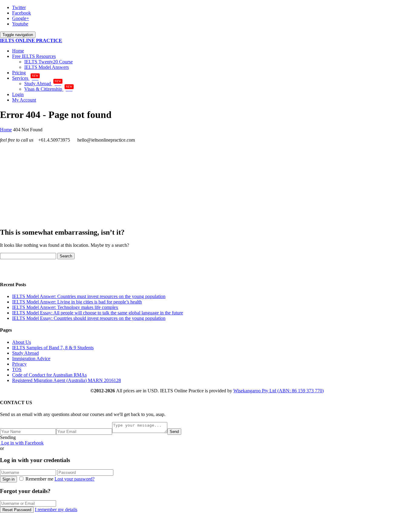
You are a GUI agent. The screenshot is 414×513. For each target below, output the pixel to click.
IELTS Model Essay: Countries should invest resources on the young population (88, 318)
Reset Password (16, 510)
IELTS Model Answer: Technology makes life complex (65, 307)
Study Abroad (42, 83)
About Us (21, 342)
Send (174, 431)
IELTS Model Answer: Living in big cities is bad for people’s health (77, 301)
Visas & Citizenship (48, 89)
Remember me (39, 478)
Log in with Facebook (22, 442)
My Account (24, 99)
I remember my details (56, 509)
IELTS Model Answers (46, 67)
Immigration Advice (31, 358)
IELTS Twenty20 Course (48, 61)
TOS (17, 369)
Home (18, 50)
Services (25, 78)
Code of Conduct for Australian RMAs (49, 374)
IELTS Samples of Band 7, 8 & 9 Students (53, 347)
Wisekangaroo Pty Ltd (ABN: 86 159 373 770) (278, 390)
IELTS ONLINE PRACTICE (31, 40)
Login (18, 94)
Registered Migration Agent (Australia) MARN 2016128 (66, 380)
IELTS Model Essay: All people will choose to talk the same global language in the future (97, 312)
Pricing (19, 72)
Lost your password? (75, 478)
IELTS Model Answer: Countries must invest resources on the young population (88, 296)
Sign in (8, 479)
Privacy (19, 364)
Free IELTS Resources (34, 56)
